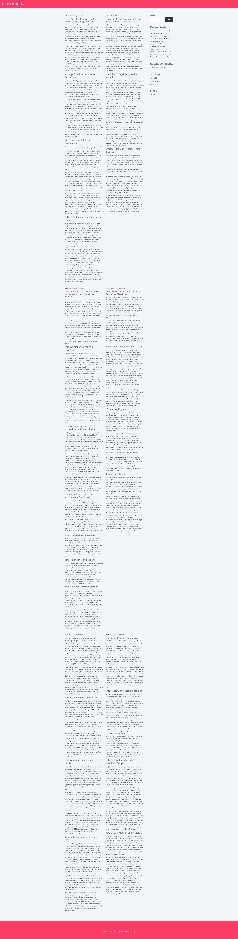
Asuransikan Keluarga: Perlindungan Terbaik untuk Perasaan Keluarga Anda (123, 639)
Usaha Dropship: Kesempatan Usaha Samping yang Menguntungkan (81, 20)
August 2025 (154, 84)
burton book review (12, 3)
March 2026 (154, 78)
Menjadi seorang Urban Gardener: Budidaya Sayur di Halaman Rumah (81, 639)
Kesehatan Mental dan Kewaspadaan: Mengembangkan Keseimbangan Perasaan (82, 294)
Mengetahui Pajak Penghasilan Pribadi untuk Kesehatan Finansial (124, 20)
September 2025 (155, 81)
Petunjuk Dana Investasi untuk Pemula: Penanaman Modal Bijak (124, 292)
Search (152, 15)
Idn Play (152, 94)
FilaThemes (134, 931)
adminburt (80, 16)
